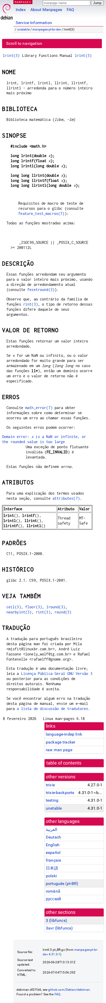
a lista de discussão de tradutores (52, 708)
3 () (56, 920)
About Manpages (46, 9)
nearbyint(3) (19, 612)
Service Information (34, 22)
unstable (23, 29)
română (53, 891)
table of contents (64, 763)
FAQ (70, 9)
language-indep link (64, 734)
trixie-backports (60, 792)
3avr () (59, 928)
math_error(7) (38, 407)
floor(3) (33, 607)
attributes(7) (66, 498)
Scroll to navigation (24, 43)
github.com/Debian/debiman (69, 989)
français (53, 860)
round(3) (63, 612)
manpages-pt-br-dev (46, 29)
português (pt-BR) (62, 883)
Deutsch (53, 837)
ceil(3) (13, 607)
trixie (50, 784)
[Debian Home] (6, 10)
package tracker (60, 742)
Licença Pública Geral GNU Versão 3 (56, 673)
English (52, 844)
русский (53, 898)
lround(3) (55, 607)
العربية (51, 829)
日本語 (52, 868)
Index (21, 9)
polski (51, 875)
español (53, 852)
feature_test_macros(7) (41, 213)
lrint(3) (11, 55)
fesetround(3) (41, 289)
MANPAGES (23, 2)
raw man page (59, 749)
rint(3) (30, 304)
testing (52, 800)
